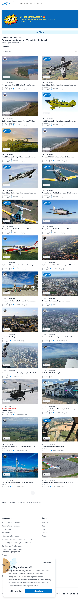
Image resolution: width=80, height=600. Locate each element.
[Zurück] (27, 493)
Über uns (45, 523)
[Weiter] (53, 493)
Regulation (6, 533)
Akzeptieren (38, 591)
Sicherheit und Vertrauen (11, 526)
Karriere (44, 533)
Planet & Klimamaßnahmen (12, 523)
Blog (43, 526)
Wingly (4, 502)
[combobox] (45, 3)
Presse (44, 536)
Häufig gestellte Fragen (10, 536)
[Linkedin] (74, 594)
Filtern (41, 32)
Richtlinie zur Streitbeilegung (12, 546)
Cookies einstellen (15, 591)
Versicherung (6, 529)
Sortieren (5, 47)
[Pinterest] (77, 594)
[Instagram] (71, 594)
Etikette (4, 555)
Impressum (56, 594)
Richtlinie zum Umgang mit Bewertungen (17, 539)
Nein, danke (47, 563)
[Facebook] (64, 594)
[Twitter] (67, 594)
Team (44, 529)
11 (47, 493)
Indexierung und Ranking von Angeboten (16, 543)
